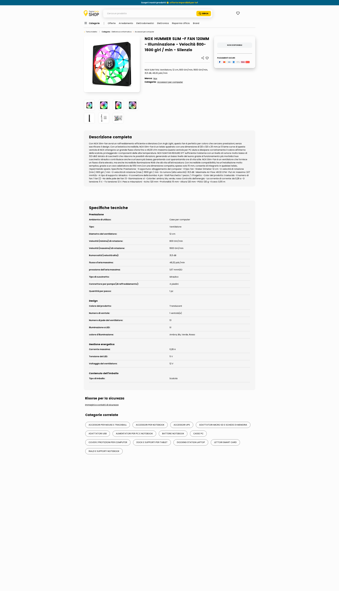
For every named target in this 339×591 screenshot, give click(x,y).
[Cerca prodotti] (203, 13)
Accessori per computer (144, 32)
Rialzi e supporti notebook (104, 451)
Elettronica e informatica (121, 32)
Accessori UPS (182, 424)
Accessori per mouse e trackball (108, 424)
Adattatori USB (98, 433)
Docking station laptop (191, 442)
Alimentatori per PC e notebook (134, 433)
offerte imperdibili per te (183, 2)
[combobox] (157, 13)
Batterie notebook (173, 433)
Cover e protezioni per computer (108, 442)
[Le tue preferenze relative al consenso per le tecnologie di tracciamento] (334, 586)
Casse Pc (198, 433)
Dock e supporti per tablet (152, 442)
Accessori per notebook (150, 424)
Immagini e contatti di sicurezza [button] (102, 405)
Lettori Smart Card (225, 442)
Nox (155, 78)
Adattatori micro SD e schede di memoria (223, 424)
